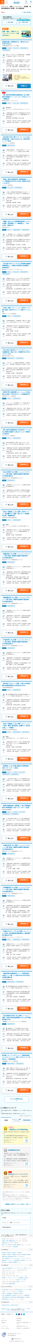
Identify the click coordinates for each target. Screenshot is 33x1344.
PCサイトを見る (5, 1328)
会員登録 (2, 3)
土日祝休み (27, 1297)
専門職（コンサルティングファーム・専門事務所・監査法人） (15, 1277)
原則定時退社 (5, 1299)
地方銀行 (9, 1252)
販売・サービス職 (22, 1279)
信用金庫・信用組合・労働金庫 (9, 1254)
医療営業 (4, 1242)
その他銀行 (19, 1252)
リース (27, 1260)
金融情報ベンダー (17, 1262)
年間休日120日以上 (19, 1289)
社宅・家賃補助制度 (6, 1295)
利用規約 (19, 1320)
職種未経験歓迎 (20, 1297)
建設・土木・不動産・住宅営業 (9, 1244)
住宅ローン (16, 1256)
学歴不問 (21, 1291)
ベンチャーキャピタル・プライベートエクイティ (20, 1258)
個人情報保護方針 (12, 1335)
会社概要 (19, 1318)
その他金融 (9, 1262)
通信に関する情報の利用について (24, 1323)
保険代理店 (4, 1256)
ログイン (6, 3)
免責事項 (3, 1322)
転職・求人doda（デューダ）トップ (8, 1308)
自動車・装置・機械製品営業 (8, 1240)
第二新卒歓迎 (5, 1289)
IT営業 (3, 1238)
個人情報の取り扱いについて (14, 1333)
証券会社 (19, 1254)
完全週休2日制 (13, 1297)
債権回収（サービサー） (7, 1260)
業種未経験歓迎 (6, 1227)
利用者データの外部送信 (22, 1328)
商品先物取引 (17, 1260)
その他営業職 (15, 1246)
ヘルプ (3, 1318)
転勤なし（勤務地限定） (7, 1293)
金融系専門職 (12, 1283)
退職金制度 (27, 1295)
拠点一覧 (3, 1320)
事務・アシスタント (21, 1281)
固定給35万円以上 (15, 1305)
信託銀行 (14, 1252)
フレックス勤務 (27, 1289)
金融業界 (19, 1308)
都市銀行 (4, 1252)
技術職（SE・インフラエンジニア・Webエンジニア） (20, 1268)
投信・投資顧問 (5, 1258)
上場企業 (14, 1295)
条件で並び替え (27, 12)
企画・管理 (4, 1268)
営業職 (4, 1217)
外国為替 (23, 1260)
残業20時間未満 (5, 1297)
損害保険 (28, 1254)
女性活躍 (21, 1293)
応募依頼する (24, 130)
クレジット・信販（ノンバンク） (11, 1222)
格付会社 (4, 1262)
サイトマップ (4, 1326)
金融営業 (19, 1244)
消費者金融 (10, 1256)
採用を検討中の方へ (21, 1326)
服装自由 (16, 1293)
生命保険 (24, 1254)
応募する (24, 86)
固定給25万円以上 (6, 1305)
